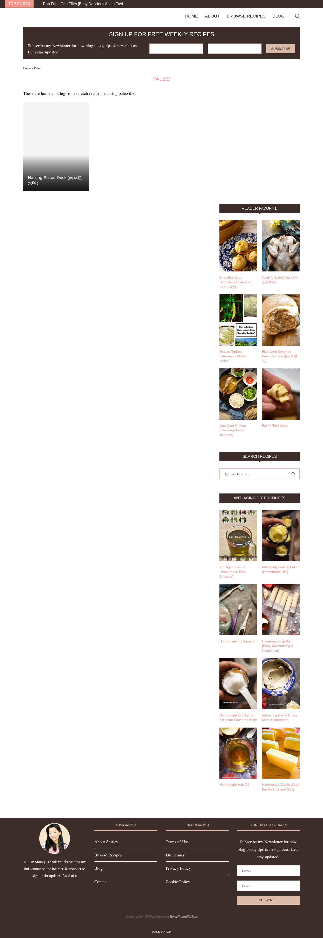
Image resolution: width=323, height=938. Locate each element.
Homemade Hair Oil (234, 784)
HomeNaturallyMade (184, 916)
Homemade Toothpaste (236, 641)
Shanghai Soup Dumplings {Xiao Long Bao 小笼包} (236, 281)
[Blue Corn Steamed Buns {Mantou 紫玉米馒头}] (281, 319)
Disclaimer (175, 855)
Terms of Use (177, 841)
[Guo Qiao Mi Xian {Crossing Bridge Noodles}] (238, 393)
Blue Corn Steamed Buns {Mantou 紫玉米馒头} (279, 356)
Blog (278, 16)
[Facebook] (307, 4)
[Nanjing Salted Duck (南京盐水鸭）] (56, 146)
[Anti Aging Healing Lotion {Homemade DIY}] (281, 535)
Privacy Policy (178, 868)
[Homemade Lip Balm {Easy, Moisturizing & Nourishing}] (281, 609)
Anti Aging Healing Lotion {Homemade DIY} (280, 569)
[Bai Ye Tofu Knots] (281, 393)
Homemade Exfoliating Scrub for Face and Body (238, 717)
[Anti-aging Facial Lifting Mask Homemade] (281, 683)
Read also (69, 875)
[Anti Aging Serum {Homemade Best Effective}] (238, 535)
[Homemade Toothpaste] (238, 609)
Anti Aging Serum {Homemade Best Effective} (232, 571)
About (212, 16)
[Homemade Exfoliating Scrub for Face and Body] (238, 683)
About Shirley (106, 841)
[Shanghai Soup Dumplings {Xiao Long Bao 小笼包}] (238, 245)
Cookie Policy (178, 881)
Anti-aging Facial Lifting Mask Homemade (279, 717)
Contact (101, 881)
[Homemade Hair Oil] (238, 753)
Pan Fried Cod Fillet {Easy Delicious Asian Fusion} (85, 4)
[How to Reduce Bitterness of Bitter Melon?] (238, 319)
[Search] (297, 16)
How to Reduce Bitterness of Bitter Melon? (233, 356)
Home (191, 16)
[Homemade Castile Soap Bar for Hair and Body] (281, 753)
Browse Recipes (246, 16)
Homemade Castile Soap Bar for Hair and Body (280, 787)
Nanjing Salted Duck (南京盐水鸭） (280, 279)
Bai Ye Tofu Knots (275, 426)
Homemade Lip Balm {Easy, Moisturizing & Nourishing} (277, 645)
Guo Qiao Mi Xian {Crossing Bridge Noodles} (232, 430)
